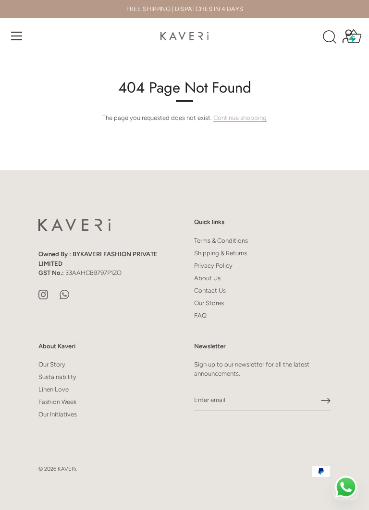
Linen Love (53, 389)
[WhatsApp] (64, 293)
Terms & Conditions (221, 240)
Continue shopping (240, 117)
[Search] (329, 37)
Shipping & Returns (220, 253)
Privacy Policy (213, 265)
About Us (207, 278)
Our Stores (209, 303)
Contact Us (210, 290)
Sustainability (57, 376)
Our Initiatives (57, 414)
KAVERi (67, 469)
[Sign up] (326, 400)
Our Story (51, 364)
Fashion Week (57, 401)
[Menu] (16, 36)
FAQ (200, 315)
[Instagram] (43, 293)
